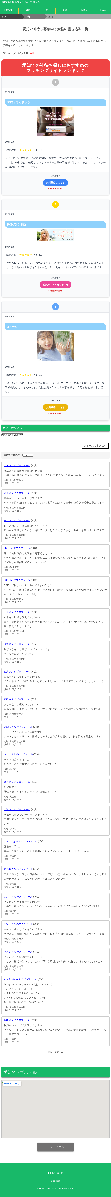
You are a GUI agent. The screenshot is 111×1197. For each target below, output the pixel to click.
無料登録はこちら (55, 182)
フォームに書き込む (95, 445)
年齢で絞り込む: (12, 455)
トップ (4, 16)
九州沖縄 (101, 10)
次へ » (60, 1052)
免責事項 (55, 1181)
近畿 (65, 10)
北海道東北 (9, 10)
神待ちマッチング (18, 102)
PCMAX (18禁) (16, 224)
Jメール (12, 327)
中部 (46, 10)
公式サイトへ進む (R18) (55, 284)
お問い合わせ (55, 1172)
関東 (28, 10)
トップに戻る (55, 1147)
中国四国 (83, 10)
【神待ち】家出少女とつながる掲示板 (20, 2)
